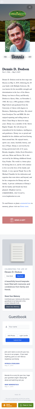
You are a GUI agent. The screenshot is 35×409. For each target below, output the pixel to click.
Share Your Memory (12, 307)
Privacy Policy (12, 400)
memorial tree (26, 203)
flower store (24, 206)
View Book (9, 276)
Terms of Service (22, 400)
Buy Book (20, 276)
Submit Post (17, 340)
